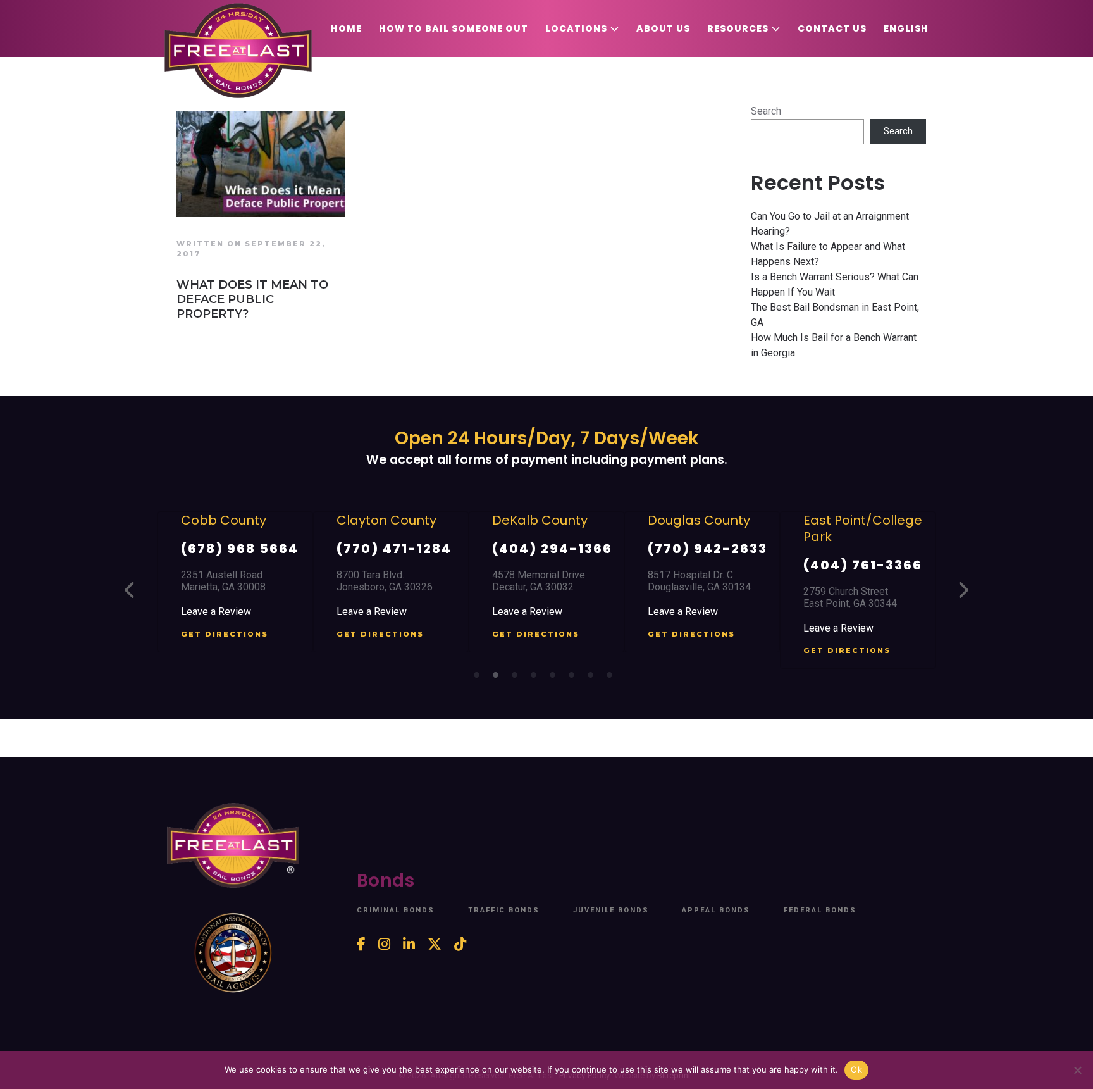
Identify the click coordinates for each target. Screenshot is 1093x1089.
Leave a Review (216, 612)
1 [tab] (480, 678)
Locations (576, 28)
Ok (856, 1069)
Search (766, 111)
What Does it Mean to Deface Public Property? (252, 299)
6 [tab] (575, 678)
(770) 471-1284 (394, 548)
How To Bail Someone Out (453, 28)
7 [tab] (594, 678)
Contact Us (832, 28)
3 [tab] (518, 678)
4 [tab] (537, 678)
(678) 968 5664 (240, 548)
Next (963, 590)
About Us (663, 28)
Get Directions (224, 634)
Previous (130, 590)
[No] (1077, 1070)
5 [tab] (556, 678)
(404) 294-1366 (552, 548)
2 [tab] (499, 678)
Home (346, 28)
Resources (738, 28)
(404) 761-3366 (862, 565)
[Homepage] (238, 50)
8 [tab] (613, 678)
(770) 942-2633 (707, 548)
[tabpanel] (235, 581)
